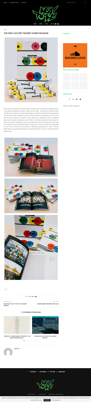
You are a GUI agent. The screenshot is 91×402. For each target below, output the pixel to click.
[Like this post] (26, 297)
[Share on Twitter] (30, 297)
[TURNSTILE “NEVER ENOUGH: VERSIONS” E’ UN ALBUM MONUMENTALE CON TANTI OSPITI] (17, 325)
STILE (46, 23)
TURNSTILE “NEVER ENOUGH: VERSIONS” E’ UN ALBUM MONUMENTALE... (17, 337)
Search (85, 2)
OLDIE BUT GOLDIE (14, 2)
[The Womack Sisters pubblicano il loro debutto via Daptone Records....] (75, 85)
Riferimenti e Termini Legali (56, 394)
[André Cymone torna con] (83, 85)
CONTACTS (23, 2)
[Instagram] (53, 24)
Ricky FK (16, 348)
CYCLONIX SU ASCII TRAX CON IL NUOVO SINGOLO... (45, 337)
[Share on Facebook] (28, 297)
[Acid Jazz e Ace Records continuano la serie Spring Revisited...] (83, 77)
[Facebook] (51, 24)
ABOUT (5, 2)
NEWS (40, 23)
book (6, 289)
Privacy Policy (31, 394)
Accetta (47, 400)
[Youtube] (55, 24)
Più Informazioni (56, 400)
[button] (6, 328)
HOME (35, 23)
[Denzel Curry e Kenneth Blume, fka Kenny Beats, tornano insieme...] (67, 85)
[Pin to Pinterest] (32, 297)
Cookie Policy (42, 394)
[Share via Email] (36, 297)
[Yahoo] (58, 24)
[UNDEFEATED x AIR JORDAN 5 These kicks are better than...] (75, 77)
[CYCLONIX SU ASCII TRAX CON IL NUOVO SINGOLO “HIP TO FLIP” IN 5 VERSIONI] (45, 325)
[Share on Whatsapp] (34, 297)
